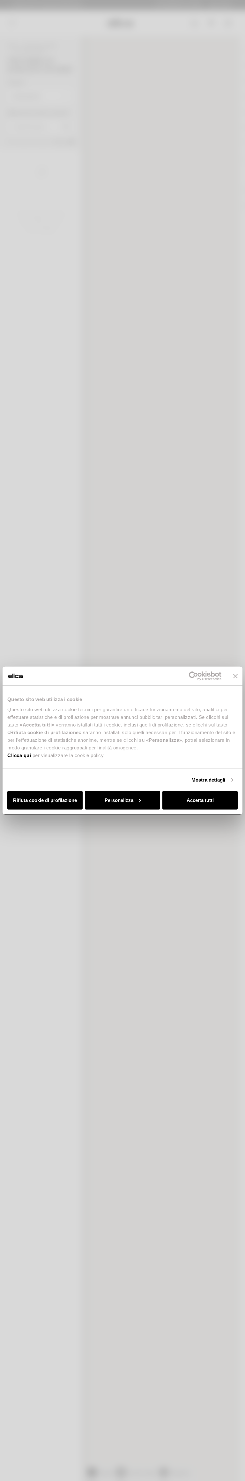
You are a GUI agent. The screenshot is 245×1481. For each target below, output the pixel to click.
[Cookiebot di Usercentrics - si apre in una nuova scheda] (193, 676)
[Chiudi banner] (235, 676)
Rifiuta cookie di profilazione (45, 800)
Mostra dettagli (208, 780)
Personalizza (119, 800)
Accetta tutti (200, 800)
